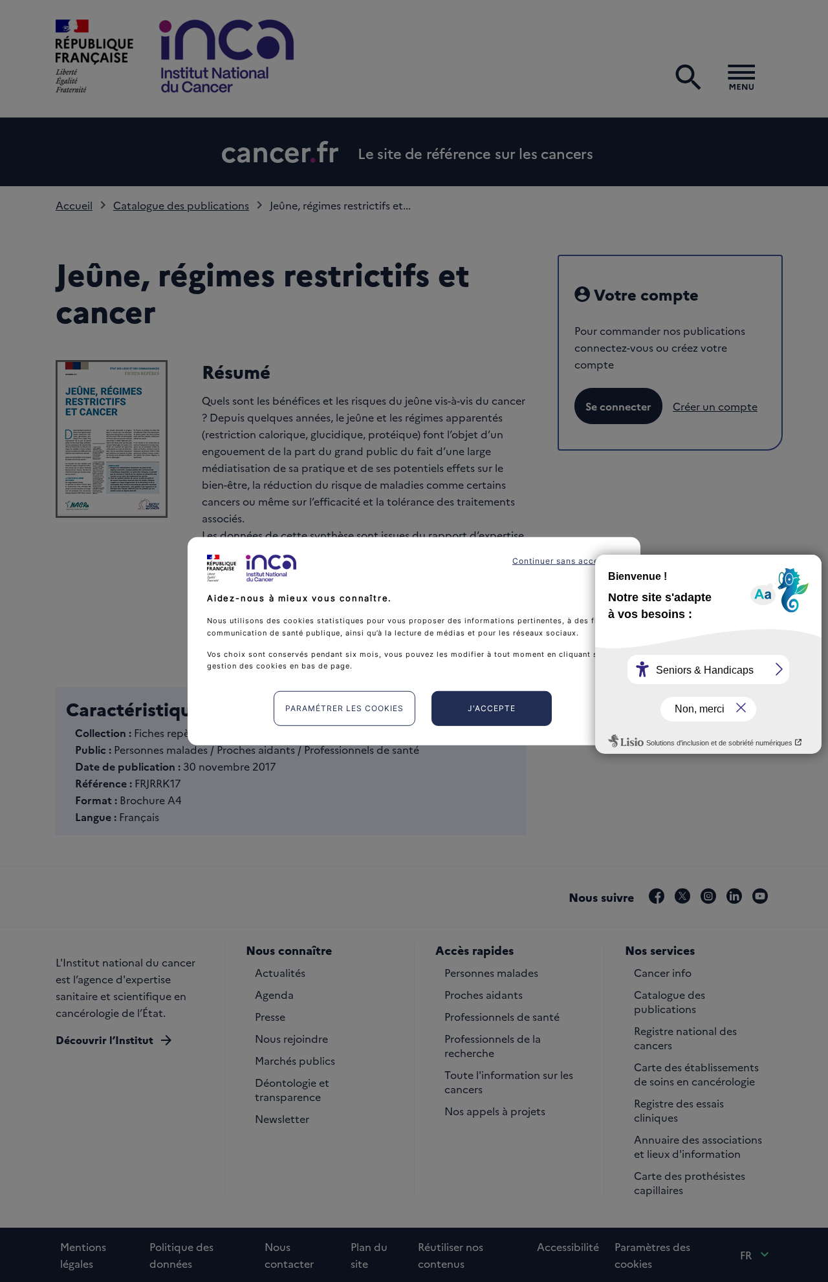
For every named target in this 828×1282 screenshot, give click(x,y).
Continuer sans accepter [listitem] (564, 560)
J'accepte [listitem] (492, 708)
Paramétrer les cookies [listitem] (344, 708)
